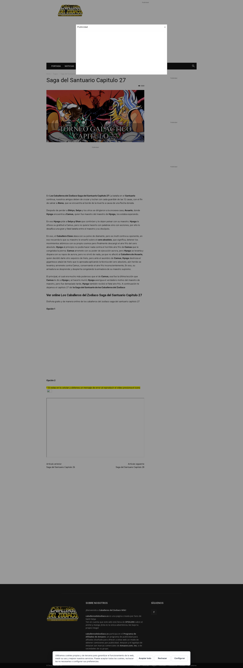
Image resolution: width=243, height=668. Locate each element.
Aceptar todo (145, 658)
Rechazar (162, 658)
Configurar (179, 658)
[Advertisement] (121, 51)
